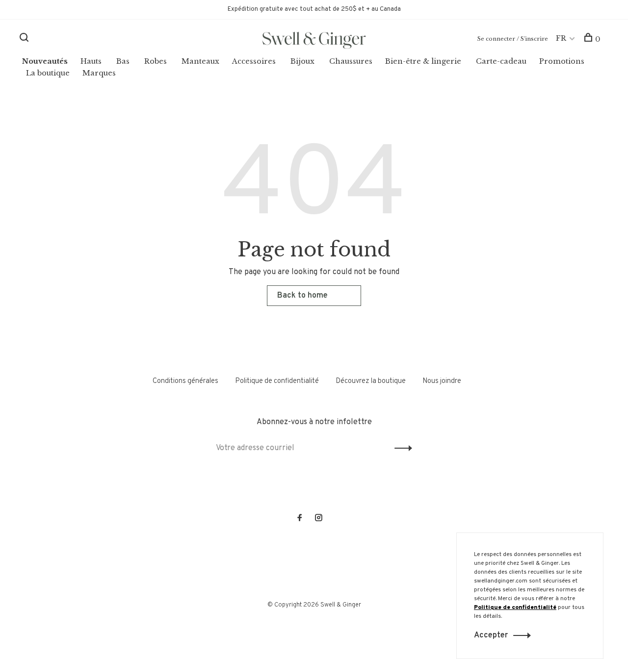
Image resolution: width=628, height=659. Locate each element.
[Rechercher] (25, 39)
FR (561, 38)
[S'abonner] (400, 448)
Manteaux (200, 61)
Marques (99, 73)
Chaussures (350, 61)
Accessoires (254, 61)
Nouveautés (45, 61)
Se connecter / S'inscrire (512, 38)
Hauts (91, 61)
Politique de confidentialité (277, 381)
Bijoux (302, 61)
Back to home (302, 296)
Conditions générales (185, 381)
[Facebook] (299, 519)
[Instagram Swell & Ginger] (318, 519)
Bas (123, 61)
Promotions (561, 61)
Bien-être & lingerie (423, 61)
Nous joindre (441, 381)
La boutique (48, 73)
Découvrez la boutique (371, 381)
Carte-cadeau (501, 61)
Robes (155, 61)
